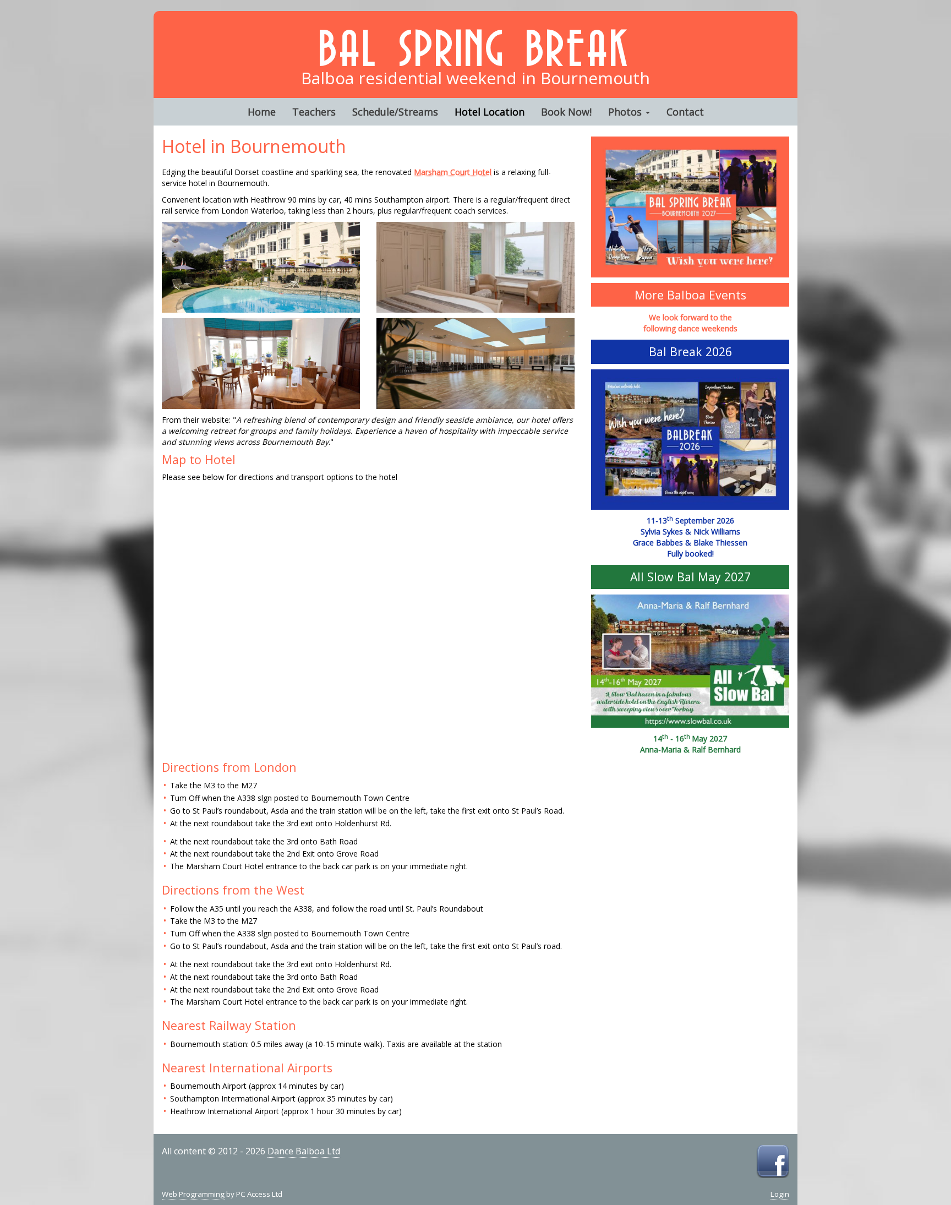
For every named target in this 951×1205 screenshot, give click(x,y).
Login (779, 1194)
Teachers (314, 111)
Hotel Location (489, 111)
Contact (685, 111)
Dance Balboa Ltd (303, 1151)
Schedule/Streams (395, 111)
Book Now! (566, 111)
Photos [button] (626, 111)
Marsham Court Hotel (452, 172)
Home (262, 111)
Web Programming (193, 1194)
